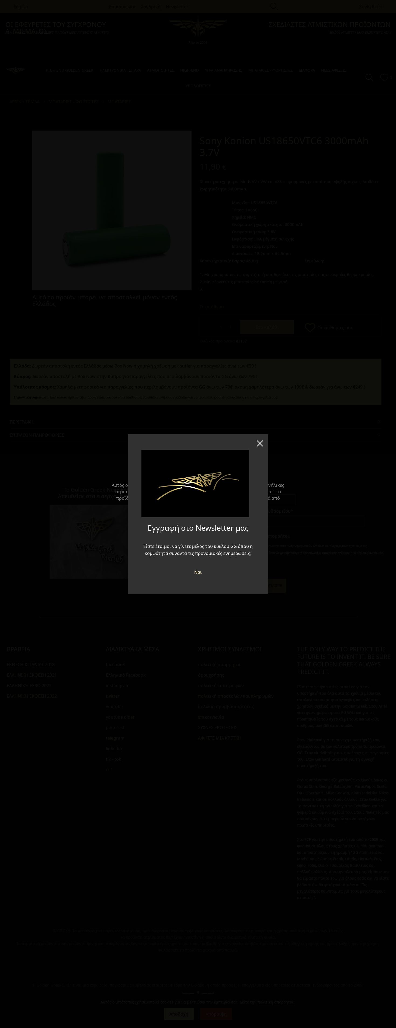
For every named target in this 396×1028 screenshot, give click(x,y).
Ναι (198, 572)
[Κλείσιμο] (260, 442)
